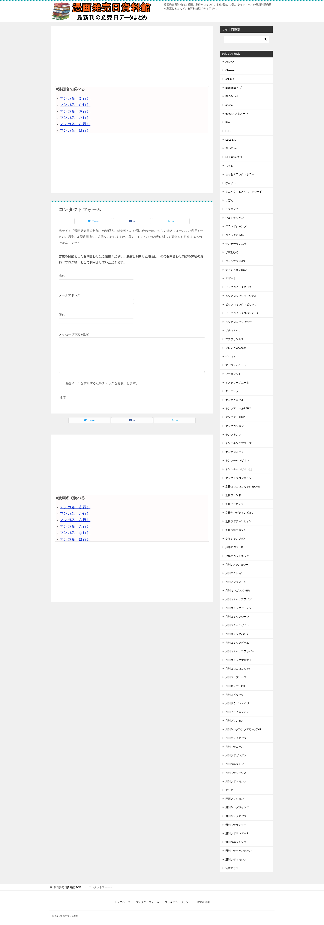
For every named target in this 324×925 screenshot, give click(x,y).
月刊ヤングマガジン (237, 738)
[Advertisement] (132, 56)
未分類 (229, 790)
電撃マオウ (231, 868)
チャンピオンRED (236, 269)
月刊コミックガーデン (238, 607)
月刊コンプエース (235, 677)
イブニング (231, 208)
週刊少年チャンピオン (238, 850)
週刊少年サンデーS (236, 833)
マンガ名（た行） (75, 117)
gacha (229, 104)
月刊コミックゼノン (237, 625)
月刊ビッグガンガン (237, 711)
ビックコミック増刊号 (238, 286)
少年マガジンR (234, 547)
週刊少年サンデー (235, 824)
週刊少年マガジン (235, 859)
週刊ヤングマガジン (237, 816)
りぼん (229, 200)
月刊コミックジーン (237, 616)
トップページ (122, 902)
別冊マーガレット (235, 503)
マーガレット (233, 373)
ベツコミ (230, 356)
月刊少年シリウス (235, 772)
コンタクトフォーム (147, 902)
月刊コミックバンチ (237, 633)
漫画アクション (234, 798)
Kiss (227, 122)
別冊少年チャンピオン (238, 521)
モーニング (231, 391)
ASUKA (229, 61)
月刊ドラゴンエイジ (237, 703)
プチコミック (233, 330)
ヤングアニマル (234, 399)
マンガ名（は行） (75, 130)
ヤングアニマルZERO (238, 408)
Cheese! (230, 70)
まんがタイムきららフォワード (243, 191)
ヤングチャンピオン (237, 460)
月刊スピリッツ (234, 694)
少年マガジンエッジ (237, 555)
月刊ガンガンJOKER (237, 590)
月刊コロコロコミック (238, 668)
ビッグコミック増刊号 (238, 321)
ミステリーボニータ (237, 382)
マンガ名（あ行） (75, 98)
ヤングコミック (234, 451)
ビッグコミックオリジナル (241, 295)
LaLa (228, 131)
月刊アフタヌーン (235, 581)
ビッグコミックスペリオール (242, 313)
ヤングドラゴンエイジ (238, 477)
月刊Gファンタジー (236, 564)
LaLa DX (230, 139)
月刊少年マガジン (235, 781)
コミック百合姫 (234, 235)
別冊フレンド (233, 495)
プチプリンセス (234, 339)
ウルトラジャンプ (235, 217)
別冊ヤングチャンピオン (239, 512)
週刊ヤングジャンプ (237, 807)
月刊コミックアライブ (238, 599)
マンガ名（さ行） (75, 111)
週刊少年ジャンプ (235, 842)
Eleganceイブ (233, 87)
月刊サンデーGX (235, 686)
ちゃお (229, 165)
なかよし (230, 183)
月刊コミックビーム (237, 642)
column (229, 78)
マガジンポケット (235, 365)
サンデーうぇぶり (235, 243)
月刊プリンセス (234, 720)
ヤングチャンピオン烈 (238, 469)
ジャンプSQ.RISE (235, 261)
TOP (67, 887)
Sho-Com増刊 (233, 156)
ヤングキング (233, 434)
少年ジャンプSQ (235, 538)
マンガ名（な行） (75, 124)
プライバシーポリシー (178, 902)
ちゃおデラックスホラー (239, 174)
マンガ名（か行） (75, 104)
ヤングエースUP (235, 417)
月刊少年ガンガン (235, 755)
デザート (230, 278)
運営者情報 (203, 902)
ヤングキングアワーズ (238, 443)
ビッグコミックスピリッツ (241, 304)
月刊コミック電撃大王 (238, 659)
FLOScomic (232, 96)
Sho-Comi (231, 148)
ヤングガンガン (234, 425)
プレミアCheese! (235, 347)
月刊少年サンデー (235, 763)
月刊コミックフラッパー (239, 651)
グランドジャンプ (235, 226)
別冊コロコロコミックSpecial (242, 486)
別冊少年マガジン (235, 529)
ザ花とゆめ (231, 252)
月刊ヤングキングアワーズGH (243, 729)
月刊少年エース (234, 746)
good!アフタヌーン (236, 113)
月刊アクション (234, 573)
